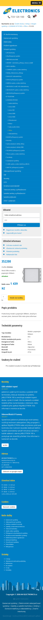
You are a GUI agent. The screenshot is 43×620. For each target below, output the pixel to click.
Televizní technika (11, 529)
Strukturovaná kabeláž (11, 186)
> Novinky (8, 140)
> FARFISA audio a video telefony (15, 83)
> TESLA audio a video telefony (15, 154)
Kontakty (8, 570)
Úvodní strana (19, 24)
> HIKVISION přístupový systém (15, 93)
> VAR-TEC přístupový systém (14, 167)
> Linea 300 (10, 110)
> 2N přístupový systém (12, 56)
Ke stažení (9, 566)
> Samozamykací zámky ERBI (14, 147)
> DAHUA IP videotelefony (13, 76)
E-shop (8, 559)
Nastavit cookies (9, 507)
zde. (27, 408)
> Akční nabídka (10, 66)
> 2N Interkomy (10, 53)
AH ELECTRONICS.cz (29, 594)
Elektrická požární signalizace (15, 538)
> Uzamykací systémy (12, 161)
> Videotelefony (12, 134)
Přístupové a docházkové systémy (17, 533)
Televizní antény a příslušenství (15, 190)
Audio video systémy (12, 531)
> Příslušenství (11, 120)
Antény (36, 606)
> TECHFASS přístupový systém (15, 150)
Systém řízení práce (21, 599)
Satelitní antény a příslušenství (14, 193)
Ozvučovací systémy (12, 542)
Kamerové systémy (11, 38)
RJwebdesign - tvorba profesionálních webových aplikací (21, 616)
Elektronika (7, 42)
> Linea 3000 (11, 113)
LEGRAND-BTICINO (15, 26)
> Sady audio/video (13, 127)
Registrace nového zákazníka (16, 230)
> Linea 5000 (11, 117)
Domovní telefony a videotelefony (18, 609)
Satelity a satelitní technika (21, 606)
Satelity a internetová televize (15, 526)
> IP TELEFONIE (9, 96)
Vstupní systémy (10, 49)
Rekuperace (9, 547)
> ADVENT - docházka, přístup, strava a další (19, 63)
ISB (5, 175)
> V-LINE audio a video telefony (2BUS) (17, 164)
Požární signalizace (10, 45)
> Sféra (9, 130)
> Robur (9, 123)
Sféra (25, 26)
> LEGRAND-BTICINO (11, 100)
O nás (7, 568)
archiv (5, 445)
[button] (36, 3)
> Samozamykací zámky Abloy (14, 144)
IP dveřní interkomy (11, 34)
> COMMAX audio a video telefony (16, 70)
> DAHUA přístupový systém (14, 80)
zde (19, 439)
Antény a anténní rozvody (14, 524)
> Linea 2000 (11, 107)
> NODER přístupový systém (14, 137)
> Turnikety (8, 157)
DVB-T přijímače (9, 201)
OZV (5, 182)
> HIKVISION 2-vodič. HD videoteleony (17, 86)
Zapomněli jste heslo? (14, 233)
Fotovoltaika (9, 544)
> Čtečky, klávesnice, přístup (14, 73)
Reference (9, 563)
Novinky (6, 178)
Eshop (27, 24)
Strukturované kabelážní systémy (16, 535)
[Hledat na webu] (29, 17)
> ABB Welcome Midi (11, 59)
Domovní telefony (11, 540)
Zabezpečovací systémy (12, 171)
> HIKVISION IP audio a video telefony (17, 90)
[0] (33, 17)
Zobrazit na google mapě (12, 471)
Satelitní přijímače (10, 197)
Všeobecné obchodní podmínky (16, 561)
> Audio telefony (12, 103)
